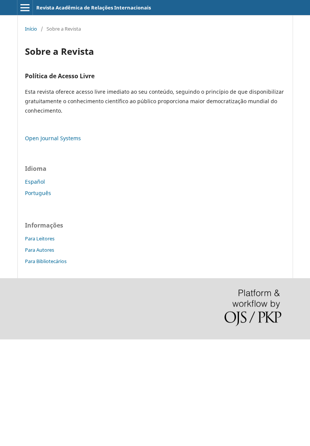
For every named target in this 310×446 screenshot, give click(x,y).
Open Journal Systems (53, 138)
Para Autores (39, 249)
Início (31, 28)
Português (38, 193)
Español (35, 181)
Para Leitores (39, 238)
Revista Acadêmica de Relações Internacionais (93, 7)
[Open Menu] (25, 7)
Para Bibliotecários (46, 261)
